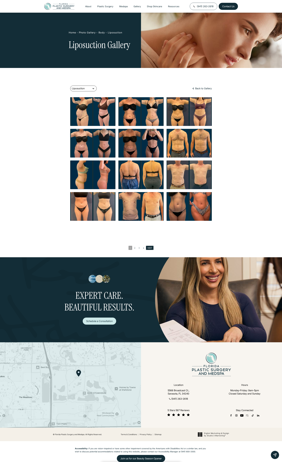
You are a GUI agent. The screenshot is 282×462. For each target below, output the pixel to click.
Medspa (123, 6)
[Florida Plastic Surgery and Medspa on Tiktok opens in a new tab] (253, 415)
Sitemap (158, 434)
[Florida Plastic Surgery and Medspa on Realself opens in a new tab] (247, 415)
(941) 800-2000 (188, 451)
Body (102, 32)
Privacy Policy (146, 434)
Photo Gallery (87, 32)
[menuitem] (231, 415)
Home (72, 32)
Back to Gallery (203, 88)
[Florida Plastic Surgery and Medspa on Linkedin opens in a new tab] (258, 415)
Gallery (137, 6)
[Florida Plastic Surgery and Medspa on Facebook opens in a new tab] (231, 415)
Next (149, 247)
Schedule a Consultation (99, 321)
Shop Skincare (154, 6)
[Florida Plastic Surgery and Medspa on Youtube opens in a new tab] (242, 415)
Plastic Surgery (105, 6)
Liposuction (115, 32)
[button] (275, 455)
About (88, 6)
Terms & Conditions (129, 434)
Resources (173, 6)
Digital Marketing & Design (216, 434)
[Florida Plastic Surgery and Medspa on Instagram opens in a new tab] (236, 415)
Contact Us (228, 6)
